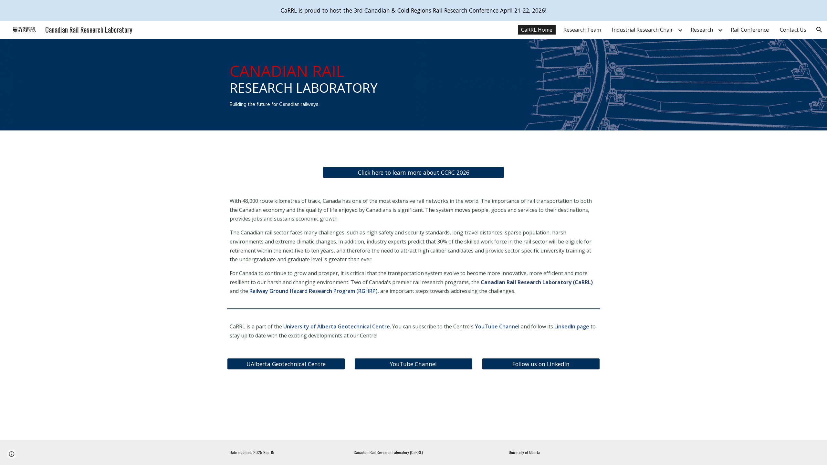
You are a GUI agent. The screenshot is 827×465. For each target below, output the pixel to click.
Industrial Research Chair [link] (642, 29)
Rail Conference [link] (750, 29)
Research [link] (702, 29)
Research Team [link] (582, 29)
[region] (413, 10)
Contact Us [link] (793, 29)
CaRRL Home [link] (536, 29)
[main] (318, 84)
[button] (819, 29)
